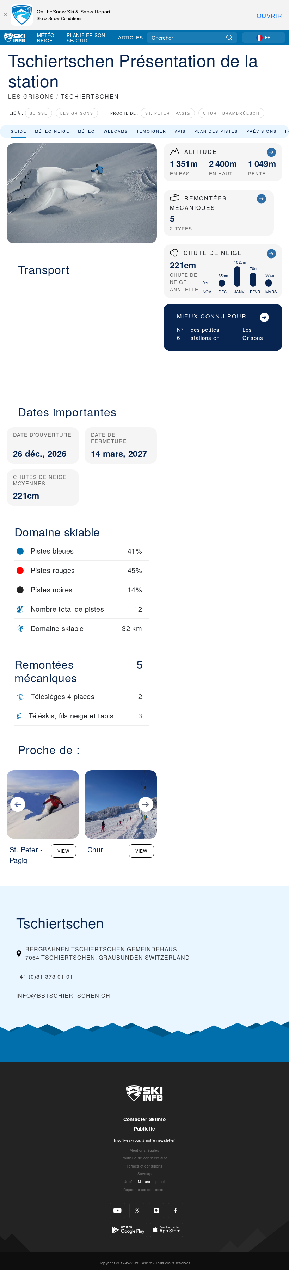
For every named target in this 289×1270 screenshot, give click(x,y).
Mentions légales (144, 1150)
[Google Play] (128, 1229)
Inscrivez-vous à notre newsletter (144, 1140)
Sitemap (144, 1173)
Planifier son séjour (86, 37)
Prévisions (261, 131)
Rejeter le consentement (144, 1189)
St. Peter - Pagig (167, 113)
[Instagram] (156, 1210)
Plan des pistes (216, 131)
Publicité (144, 1128)
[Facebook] (175, 1210)
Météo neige (52, 131)
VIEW (63, 851)
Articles (130, 37)
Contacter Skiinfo (144, 1119)
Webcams (116, 131)
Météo (86, 131)
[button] (82, 336)
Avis (180, 131)
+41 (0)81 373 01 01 (44, 976)
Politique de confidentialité (145, 1157)
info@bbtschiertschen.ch (63, 995)
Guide (18, 131)
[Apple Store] (166, 1229)
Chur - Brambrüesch (231, 113)
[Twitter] (136, 1210)
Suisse (39, 113)
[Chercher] (229, 37)
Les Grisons (76, 113)
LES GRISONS (31, 96)
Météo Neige (46, 37)
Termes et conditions (144, 1166)
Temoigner (151, 131)
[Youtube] (117, 1210)
